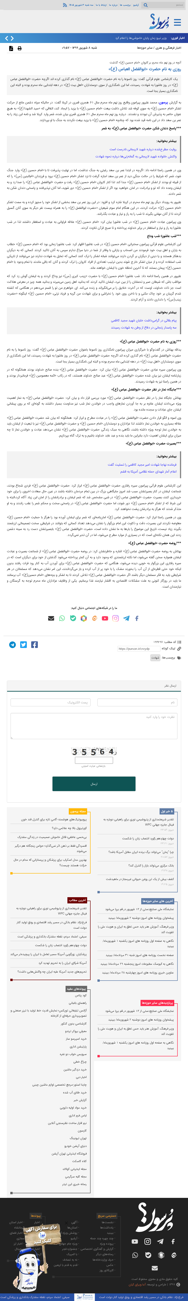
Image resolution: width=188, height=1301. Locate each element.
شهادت (155, 657)
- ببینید (111, 1232)
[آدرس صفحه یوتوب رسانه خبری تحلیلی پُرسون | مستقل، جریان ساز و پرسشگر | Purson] (105, 618)
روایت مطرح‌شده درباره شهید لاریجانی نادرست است (143, 149)
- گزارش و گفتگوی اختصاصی (97, 1249)
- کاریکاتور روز (107, 1270)
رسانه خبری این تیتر (74, 1184)
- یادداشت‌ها (107, 1227)
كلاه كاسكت (79, 1161)
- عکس (110, 1265)
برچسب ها (125, 5)
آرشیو (136, 5)
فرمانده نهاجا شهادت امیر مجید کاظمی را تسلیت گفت (142, 464)
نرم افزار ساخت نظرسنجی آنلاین (67, 1123)
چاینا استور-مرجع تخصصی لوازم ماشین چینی (59, 1084)
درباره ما (113, 5)
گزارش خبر (80, 1100)
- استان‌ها (73, 1227)
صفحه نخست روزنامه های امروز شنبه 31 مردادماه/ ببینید (140, 955)
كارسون (82, 1130)
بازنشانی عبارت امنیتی (93, 766)
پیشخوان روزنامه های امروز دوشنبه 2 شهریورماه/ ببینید (141, 918)
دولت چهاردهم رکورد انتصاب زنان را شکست (148, 838)
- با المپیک (72, 1254)
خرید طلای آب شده (75, 1092)
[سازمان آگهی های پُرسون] (34, 1223)
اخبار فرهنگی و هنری (168, 47)
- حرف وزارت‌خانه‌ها (104, 1259)
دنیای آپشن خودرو (75, 1146)
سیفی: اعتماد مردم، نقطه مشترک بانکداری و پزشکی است (52, 936)
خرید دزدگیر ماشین (75, 1069)
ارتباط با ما (101, 5)
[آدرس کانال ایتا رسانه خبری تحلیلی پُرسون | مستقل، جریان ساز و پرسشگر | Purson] (94, 618)
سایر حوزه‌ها (144, 47)
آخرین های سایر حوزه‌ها (158, 901)
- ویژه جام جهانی (69, 1243)
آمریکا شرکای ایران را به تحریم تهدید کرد (63, 963)
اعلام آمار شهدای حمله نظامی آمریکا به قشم (148, 471)
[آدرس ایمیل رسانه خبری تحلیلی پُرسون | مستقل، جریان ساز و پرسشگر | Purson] (51, 618)
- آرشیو (75, 1238)
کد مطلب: (169, 642)
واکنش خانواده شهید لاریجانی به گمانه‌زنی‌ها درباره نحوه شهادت (136, 156)
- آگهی (75, 1222)
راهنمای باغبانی (78, 1003)
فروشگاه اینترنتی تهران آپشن (69, 1153)
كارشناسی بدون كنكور (74, 1023)
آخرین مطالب (77, 900)
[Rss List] (64, 5)
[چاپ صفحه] (19, 48)
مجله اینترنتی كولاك (75, 1169)
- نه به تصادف (71, 1259)
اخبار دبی (81, 1077)
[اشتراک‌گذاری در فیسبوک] (34, 644)
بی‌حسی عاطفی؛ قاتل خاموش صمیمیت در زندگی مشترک (52, 837)
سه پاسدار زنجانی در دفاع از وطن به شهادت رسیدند (144, 327)
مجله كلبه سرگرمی (76, 1176)
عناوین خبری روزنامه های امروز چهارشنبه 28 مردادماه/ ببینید (138, 972)
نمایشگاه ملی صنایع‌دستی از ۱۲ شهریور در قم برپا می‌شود (139, 909)
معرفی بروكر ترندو (76, 1031)
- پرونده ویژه (107, 1243)
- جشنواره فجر (70, 1249)
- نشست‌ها (108, 1222)
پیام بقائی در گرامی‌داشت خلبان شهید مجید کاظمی (144, 320)
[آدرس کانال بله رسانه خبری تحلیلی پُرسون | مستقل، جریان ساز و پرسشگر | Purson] (73, 618)
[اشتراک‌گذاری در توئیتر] (23, 644)
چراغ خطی (80, 1061)
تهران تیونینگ (78, 1138)
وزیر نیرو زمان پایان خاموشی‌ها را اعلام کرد (140, 38)
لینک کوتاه (169, 648)
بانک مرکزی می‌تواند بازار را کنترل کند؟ (151, 865)
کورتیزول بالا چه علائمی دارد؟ (69, 828)
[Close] (66, 1223)
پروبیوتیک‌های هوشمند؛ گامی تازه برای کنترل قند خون (54, 819)
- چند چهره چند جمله (102, 1238)
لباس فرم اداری (78, 1115)
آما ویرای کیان (137, 1284)
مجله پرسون (78, 811)
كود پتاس (81, 995)
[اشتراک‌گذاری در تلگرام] (12, 644)
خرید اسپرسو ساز (76, 1038)
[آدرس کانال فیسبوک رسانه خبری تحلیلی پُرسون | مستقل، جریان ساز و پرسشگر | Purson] (137, 618)
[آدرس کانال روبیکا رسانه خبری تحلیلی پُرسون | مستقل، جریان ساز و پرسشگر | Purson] (83, 618)
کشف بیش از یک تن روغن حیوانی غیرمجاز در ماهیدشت (140, 879)
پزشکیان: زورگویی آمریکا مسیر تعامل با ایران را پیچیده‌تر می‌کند (48, 954)
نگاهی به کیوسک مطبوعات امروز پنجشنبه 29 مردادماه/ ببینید (137, 964)
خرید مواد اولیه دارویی (73, 1107)
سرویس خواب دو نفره (73, 1054)
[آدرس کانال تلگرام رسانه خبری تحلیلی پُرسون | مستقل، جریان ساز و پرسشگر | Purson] (126, 618)
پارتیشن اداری (78, 1046)
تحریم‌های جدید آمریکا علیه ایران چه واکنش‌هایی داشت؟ (52, 971)
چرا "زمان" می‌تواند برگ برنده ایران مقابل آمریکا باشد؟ (141, 852)
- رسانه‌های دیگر (105, 1254)
